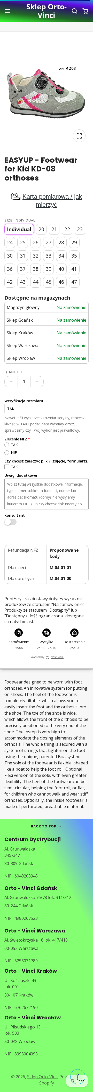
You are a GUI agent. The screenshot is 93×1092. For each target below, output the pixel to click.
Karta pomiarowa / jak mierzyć (52, 200)
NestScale (57, 657)
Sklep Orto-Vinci (42, 1077)
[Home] (47, 11)
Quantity (13, 372)
